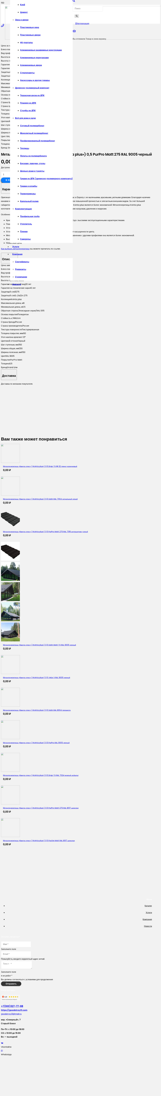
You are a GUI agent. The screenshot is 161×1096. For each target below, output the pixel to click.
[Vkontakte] (2, 1043)
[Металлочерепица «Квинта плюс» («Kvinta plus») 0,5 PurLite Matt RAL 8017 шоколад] (10, 836)
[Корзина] (74, 31)
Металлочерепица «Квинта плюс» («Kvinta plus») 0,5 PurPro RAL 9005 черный (36, 742)
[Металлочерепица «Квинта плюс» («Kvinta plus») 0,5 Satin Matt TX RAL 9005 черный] (10, 600)
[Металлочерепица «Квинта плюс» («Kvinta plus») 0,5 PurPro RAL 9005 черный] (10, 738)
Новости (148, 926)
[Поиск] (77, 16)
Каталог (148, 905)
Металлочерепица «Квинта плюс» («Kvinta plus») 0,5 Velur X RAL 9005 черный (36, 677)
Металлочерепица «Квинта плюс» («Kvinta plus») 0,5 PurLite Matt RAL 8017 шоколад (39, 840)
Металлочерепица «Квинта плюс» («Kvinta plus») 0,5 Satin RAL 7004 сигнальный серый (40, 499)
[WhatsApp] (2, 1050)
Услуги (149, 912)
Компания (147, 919)
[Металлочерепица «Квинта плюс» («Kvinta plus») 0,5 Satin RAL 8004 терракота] (10, 705)
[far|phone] (2, 25)
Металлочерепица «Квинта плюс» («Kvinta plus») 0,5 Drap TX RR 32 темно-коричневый (40, 466)
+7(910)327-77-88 (12, 1006)
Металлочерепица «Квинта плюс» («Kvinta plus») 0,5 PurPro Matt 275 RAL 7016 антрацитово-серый (45, 531)
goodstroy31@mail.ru (11, 1013)
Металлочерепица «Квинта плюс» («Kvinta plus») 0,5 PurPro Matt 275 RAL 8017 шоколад (40, 808)
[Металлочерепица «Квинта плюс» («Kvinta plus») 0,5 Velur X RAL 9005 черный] (10, 673)
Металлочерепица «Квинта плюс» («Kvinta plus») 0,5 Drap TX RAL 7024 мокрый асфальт (40, 775)
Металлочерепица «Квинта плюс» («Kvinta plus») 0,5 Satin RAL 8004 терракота (37, 710)
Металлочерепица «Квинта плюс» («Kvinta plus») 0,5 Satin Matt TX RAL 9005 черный (39, 645)
